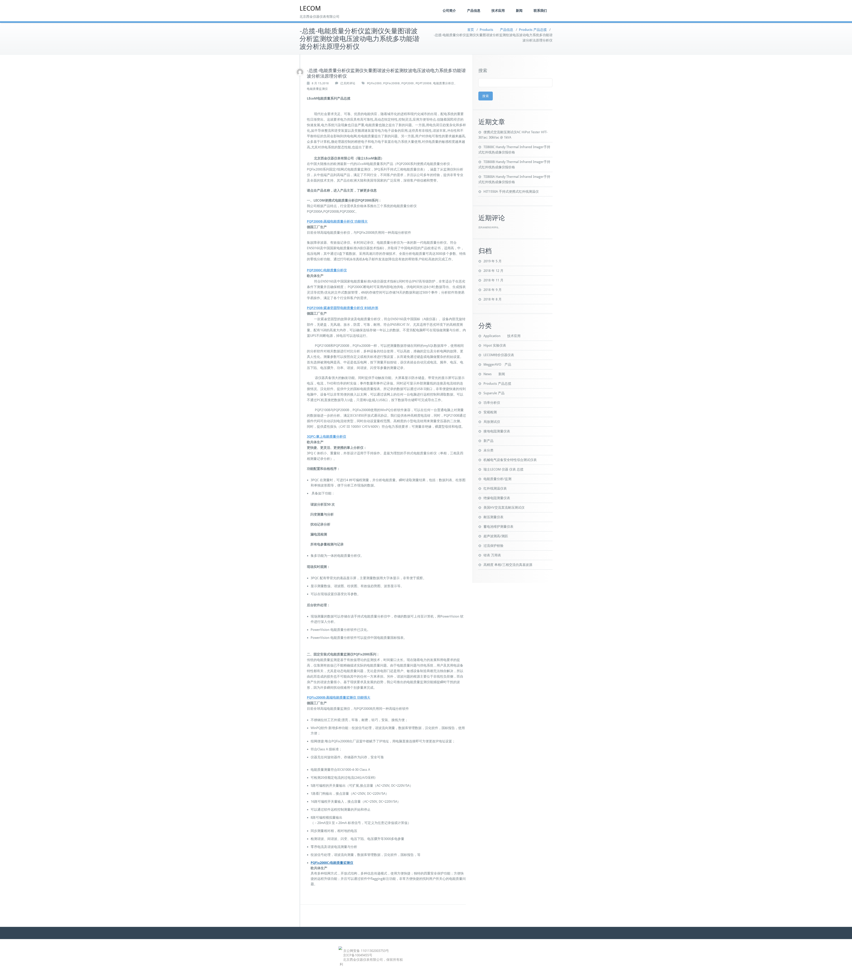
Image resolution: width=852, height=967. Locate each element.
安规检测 (490, 412)
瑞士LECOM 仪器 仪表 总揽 (503, 469)
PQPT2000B (424, 83)
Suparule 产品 (494, 393)
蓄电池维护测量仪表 (498, 527)
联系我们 (540, 10)
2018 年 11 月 (493, 280)
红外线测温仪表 (495, 488)
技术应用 (498, 10)
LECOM (310, 8)
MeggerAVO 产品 (497, 365)
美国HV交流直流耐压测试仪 (504, 508)
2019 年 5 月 (492, 261)
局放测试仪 (491, 422)
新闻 (519, 10)
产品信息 (473, 10)
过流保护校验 (493, 546)
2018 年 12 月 (493, 271)
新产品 (488, 441)
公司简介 (449, 10)
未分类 (488, 450)
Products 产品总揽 (533, 30)
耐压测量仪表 (493, 517)
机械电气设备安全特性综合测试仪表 (510, 460)
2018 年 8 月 (492, 299)
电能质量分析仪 (443, 83)
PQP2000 (407, 83)
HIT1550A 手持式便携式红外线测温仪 (511, 192)
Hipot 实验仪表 (494, 345)
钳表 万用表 (492, 555)
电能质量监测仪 (317, 88)
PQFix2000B (391, 83)
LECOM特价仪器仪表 (498, 355)
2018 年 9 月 (492, 290)
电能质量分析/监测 (497, 479)
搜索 (482, 70)
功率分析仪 (491, 403)
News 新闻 (494, 374)
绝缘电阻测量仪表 (496, 498)
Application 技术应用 (502, 336)
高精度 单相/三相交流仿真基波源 (507, 565)
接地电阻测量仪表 (496, 431)
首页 (470, 30)
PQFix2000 (374, 83)
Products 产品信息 (496, 30)
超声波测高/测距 (495, 536)
